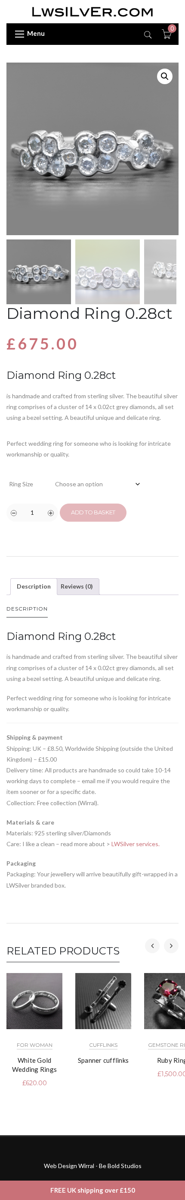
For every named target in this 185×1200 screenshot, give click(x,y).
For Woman (34, 1045)
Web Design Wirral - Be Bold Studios (93, 1165)
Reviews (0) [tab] (77, 586)
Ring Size (21, 484)
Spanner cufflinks (103, 1060)
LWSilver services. (135, 843)
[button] (165, 76)
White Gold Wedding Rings (34, 1064)
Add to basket (93, 512)
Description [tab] (34, 586)
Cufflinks (103, 1045)
